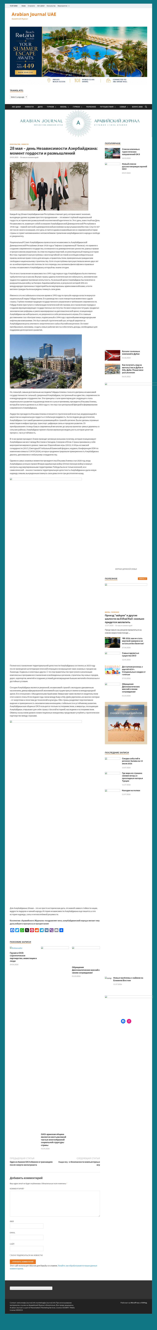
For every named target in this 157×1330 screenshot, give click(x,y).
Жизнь (63, 107)
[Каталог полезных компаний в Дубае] (112, 351)
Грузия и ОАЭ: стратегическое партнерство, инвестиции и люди (23, 957)
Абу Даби (16, 107)
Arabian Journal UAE (34, 14)
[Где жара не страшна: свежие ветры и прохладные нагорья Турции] (112, 773)
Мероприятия (62, 6)
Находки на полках (131, 790)
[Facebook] (123, 1021)
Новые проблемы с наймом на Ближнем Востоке (128, 979)
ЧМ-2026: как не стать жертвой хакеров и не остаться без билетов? (133, 641)
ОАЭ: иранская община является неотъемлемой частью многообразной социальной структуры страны (53, 1139)
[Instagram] (129, 1021)
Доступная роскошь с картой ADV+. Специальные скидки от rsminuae (134, 670)
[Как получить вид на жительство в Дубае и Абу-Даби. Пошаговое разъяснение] (112, 365)
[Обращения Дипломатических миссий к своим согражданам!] (86, 956)
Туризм (50, 107)
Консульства (51, 6)
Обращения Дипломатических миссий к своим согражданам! (86, 970)
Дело (40, 107)
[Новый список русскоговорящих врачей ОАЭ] (112, 164)
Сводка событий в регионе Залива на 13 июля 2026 (132, 761)
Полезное (91, 107)
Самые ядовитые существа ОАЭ (130, 654)
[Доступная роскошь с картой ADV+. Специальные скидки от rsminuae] (112, 667)
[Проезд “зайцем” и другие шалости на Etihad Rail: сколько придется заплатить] (126, 585)
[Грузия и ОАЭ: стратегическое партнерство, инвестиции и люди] (16, 949)
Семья (123, 107)
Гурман (76, 107)
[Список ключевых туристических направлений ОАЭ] (112, 149)
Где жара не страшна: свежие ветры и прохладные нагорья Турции (132, 777)
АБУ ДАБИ (41, 6)
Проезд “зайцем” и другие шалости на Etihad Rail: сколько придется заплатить (124, 619)
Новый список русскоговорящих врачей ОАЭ (134, 166)
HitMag (144, 1303)
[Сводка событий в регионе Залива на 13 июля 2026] (112, 759)
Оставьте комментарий (29, 157)
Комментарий (17, 1189)
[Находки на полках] (112, 790)
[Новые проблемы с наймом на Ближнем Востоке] (108, 978)
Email (12, 1233)
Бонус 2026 (137, 107)
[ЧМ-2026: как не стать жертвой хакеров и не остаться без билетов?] (112, 638)
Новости (29, 107)
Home (24, 6)
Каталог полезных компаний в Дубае (131, 352)
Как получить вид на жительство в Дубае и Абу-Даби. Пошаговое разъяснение (132, 369)
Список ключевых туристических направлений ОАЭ (131, 151)
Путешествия (106, 107)
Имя (12, 1221)
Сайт (12, 1244)
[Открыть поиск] (146, 107)
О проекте (31, 6)
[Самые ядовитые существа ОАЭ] (112, 653)
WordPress (135, 1303)
